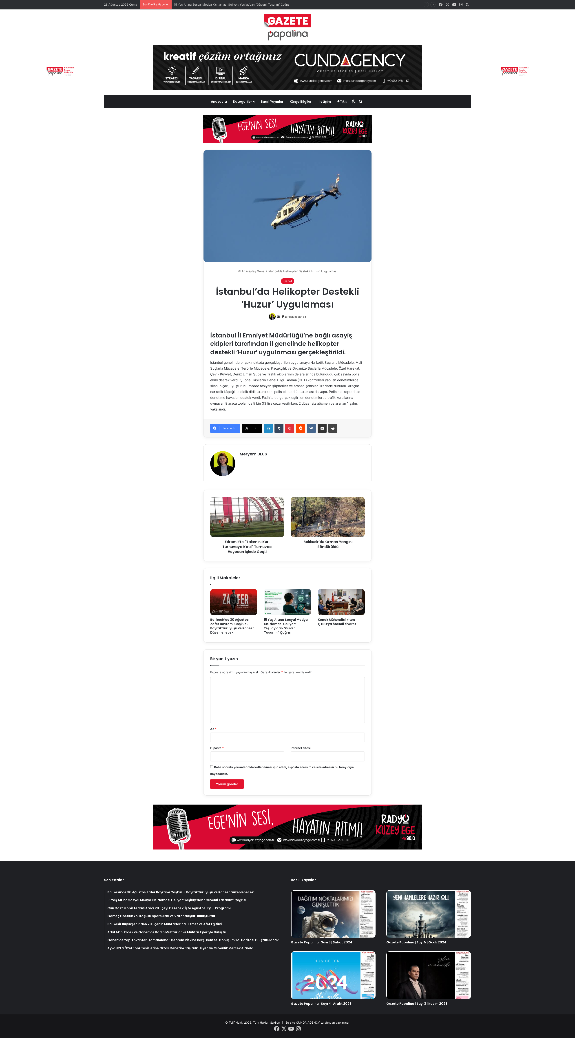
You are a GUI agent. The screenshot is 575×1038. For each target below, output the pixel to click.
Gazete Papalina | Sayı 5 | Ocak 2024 (416, 942)
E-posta (217, 748)
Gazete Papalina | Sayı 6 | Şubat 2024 (321, 942)
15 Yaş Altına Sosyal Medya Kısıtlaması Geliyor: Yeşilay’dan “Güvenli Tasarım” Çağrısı (286, 626)
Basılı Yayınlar (272, 101)
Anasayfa (219, 101)
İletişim (325, 101)
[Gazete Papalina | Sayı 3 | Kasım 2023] (428, 975)
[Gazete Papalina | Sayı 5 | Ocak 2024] (428, 914)
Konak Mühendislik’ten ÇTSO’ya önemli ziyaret (337, 621)
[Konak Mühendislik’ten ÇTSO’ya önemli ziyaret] (341, 602)
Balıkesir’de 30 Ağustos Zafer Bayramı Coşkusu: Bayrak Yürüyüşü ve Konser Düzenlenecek (232, 626)
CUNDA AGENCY (308, 1022)
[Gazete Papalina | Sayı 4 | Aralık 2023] (333, 975)
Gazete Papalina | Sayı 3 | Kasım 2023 (416, 1003)
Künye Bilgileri (301, 101)
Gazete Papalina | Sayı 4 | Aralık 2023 (321, 1003)
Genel (261, 271)
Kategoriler (242, 101)
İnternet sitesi (301, 748)
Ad (213, 729)
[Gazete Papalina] (287, 27)
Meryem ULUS (253, 454)
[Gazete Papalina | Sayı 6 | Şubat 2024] (333, 914)
